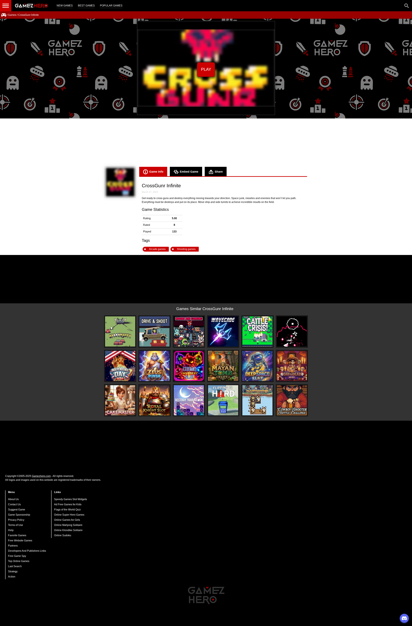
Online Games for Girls (67, 519)
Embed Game (189, 171)
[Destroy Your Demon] (189, 400)
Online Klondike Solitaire (68, 530)
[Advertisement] (206, 142)
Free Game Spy (17, 556)
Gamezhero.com (41, 476)
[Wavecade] (223, 331)
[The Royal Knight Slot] (154, 400)
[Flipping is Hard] (223, 400)
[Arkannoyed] (120, 331)
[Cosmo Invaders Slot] (189, 366)
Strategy (13, 571)
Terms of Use (15, 525)
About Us (13, 499)
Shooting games (186, 249)
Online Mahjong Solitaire (68, 525)
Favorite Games (17, 535)
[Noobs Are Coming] (189, 331)
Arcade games (157, 249)
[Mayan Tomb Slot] (223, 366)
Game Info (156, 171)
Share (219, 171)
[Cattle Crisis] (257, 331)
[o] (292, 331)
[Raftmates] (257, 400)
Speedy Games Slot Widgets (70, 499)
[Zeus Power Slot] (154, 366)
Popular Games (111, 5)
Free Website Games (20, 540)
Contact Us (14, 504)
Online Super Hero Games (69, 514)
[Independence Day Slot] (120, 366)
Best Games (86, 5)
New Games (65, 5)
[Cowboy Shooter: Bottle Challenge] (292, 400)
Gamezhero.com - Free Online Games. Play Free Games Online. (31, 5)
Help (11, 530)
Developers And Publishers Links (27, 550)
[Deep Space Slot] (257, 366)
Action (11, 576)
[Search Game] (406, 6)
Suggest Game (16, 509)
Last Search (15, 566)
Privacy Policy (16, 519)
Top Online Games (18, 561)
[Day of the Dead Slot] (292, 366)
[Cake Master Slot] (120, 400)
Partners (13, 545)
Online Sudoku (62, 535)
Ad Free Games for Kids (67, 504)
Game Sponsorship (19, 514)
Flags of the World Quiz (67, 509)
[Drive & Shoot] (154, 331)
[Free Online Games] (3, 15)
